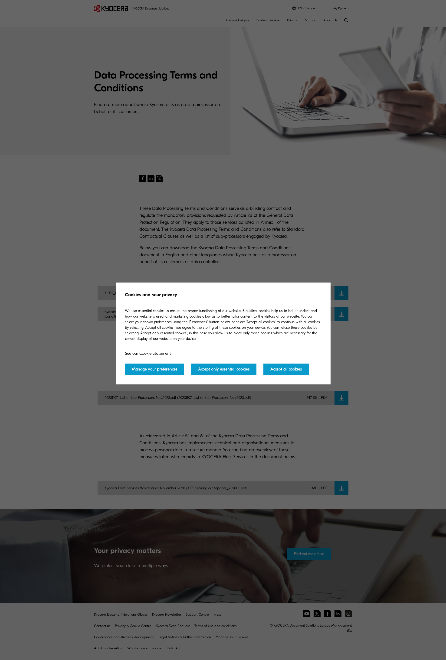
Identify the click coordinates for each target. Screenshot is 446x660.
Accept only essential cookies (223, 369)
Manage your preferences (154, 369)
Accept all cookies (286, 369)
